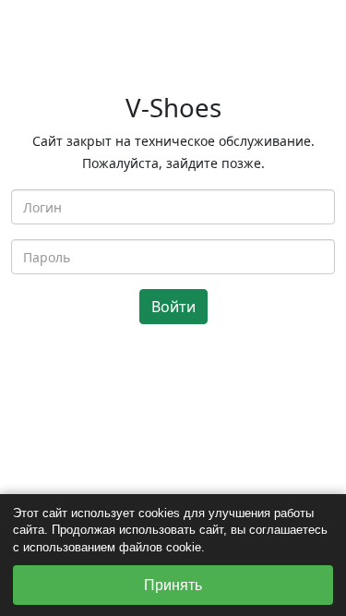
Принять (173, 585)
